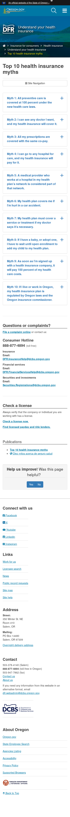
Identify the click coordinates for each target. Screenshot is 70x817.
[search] (53, 10)
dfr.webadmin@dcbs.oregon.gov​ (21, 693)
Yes (31, 484)
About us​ (8, 680)
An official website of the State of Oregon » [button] (29, 2)
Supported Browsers (14, 772)
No (39, 484)
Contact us (9, 676)
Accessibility (9, 758)
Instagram (11, 544)
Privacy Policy (10, 765)
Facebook (11, 515)
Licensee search (12, 569)
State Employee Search (16, 744)
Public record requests (15, 583)
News (6, 576)
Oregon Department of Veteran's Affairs (15, 783)
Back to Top (12, 793)
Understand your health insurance (27, 49)
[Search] (53, 10)
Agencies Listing (12, 751)
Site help (8, 597)
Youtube (11, 529)
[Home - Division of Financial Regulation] (4, 45)
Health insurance (53, 45)
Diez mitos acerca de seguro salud (32, 453)
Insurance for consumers (24, 45)
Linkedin (10, 537)
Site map (8, 590)
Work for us (9, 561)
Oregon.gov (9, 737)
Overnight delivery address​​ (18, 645)
